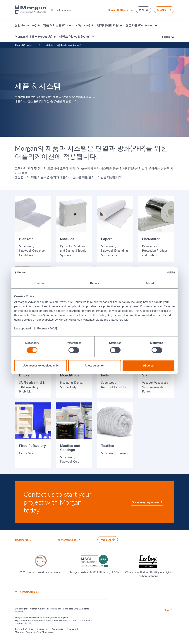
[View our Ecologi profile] (148, 561)
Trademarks (57, 629)
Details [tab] (94, 283)
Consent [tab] (39, 283)
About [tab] (150, 283)
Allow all (148, 365)
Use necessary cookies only (41, 365)
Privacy (18, 629)
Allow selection (94, 365)
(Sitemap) (71, 629)
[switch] (74, 350)
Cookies (29, 629)
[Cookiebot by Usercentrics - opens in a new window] (158, 272)
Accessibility (43, 629)
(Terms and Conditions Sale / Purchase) (34, 632)
